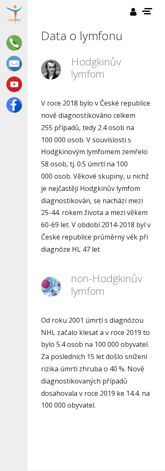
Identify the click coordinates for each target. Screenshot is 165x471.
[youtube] (15, 84)
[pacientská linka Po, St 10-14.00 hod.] (15, 43)
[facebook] (15, 105)
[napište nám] (15, 63)
